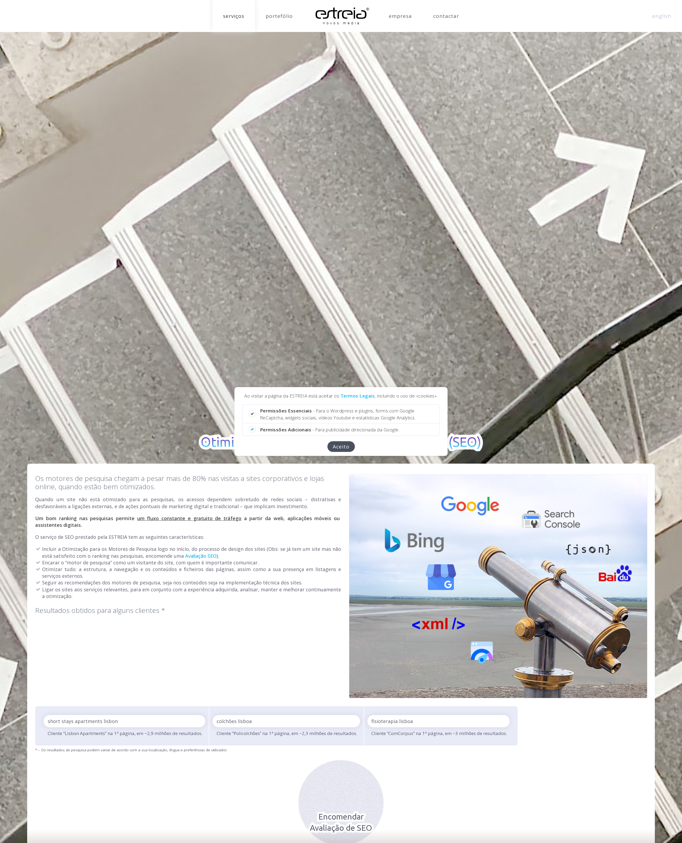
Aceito (341, 446)
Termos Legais (357, 396)
